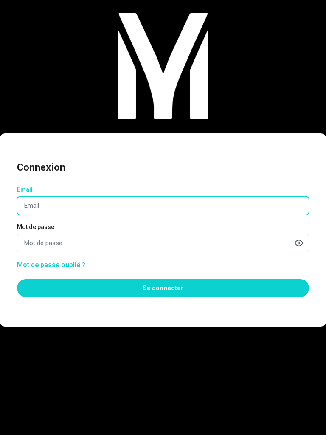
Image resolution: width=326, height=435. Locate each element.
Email (25, 189)
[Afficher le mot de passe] (299, 243)
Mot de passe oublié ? (51, 265)
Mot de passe (35, 226)
